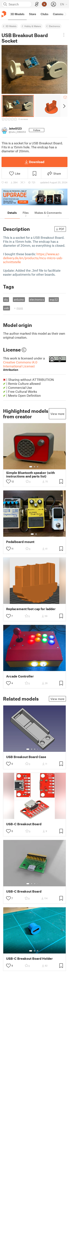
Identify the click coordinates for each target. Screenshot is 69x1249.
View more (57, 413)
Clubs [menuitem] (44, 14)
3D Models (11, 26)
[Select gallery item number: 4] (38, 749)
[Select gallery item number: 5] (40, 749)
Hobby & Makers (32, 26)
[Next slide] (63, 106)
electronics (37, 299)
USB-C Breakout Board (23, 824)
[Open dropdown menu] (63, 35)
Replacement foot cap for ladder (31, 609)
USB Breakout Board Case (26, 757)
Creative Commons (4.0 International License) (20, 365)
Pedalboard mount (20, 542)
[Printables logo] (4, 14)
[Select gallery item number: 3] (37, 466)
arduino (19, 299)
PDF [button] (61, 229)
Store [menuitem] (32, 14)
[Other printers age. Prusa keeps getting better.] (34, 197)
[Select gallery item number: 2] (34, 466)
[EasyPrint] (37, 4)
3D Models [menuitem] (17, 14)
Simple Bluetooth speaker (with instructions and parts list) (30, 474)
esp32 (54, 299)
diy (6, 299)
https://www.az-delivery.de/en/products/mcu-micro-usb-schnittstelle (33, 258)
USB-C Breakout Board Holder (29, 958)
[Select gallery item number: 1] (30, 466)
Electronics (54, 26)
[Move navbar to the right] (65, 14)
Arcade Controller (20, 676)
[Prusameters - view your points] (44, 4)
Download (36, 162)
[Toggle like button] (8, 481)
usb (6, 308)
